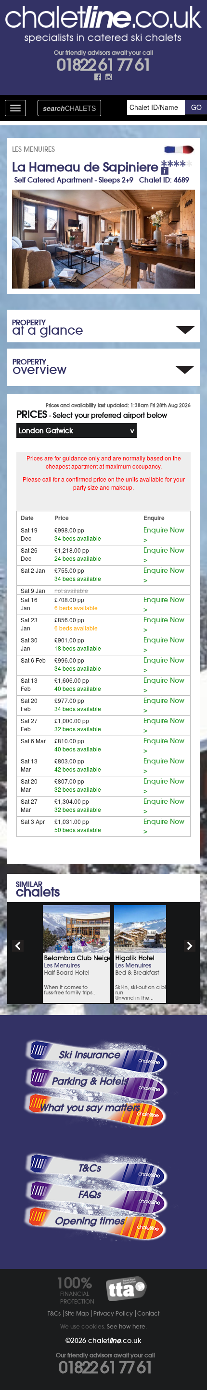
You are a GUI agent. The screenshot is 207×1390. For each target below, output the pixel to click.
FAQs (89, 1194)
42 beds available (77, 769)
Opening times (89, 1221)
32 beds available (77, 729)
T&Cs (89, 1168)
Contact (148, 1313)
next (189, 946)
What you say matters (89, 1107)
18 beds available (77, 648)
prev (18, 946)
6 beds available (76, 608)
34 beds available (77, 538)
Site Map (77, 1313)
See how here (126, 1326)
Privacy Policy (113, 1313)
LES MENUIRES (33, 149)
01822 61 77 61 (103, 65)
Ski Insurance (89, 1055)
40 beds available (77, 688)
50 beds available (77, 829)
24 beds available (77, 558)
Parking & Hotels (89, 1081)
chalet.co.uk (115, 1340)
